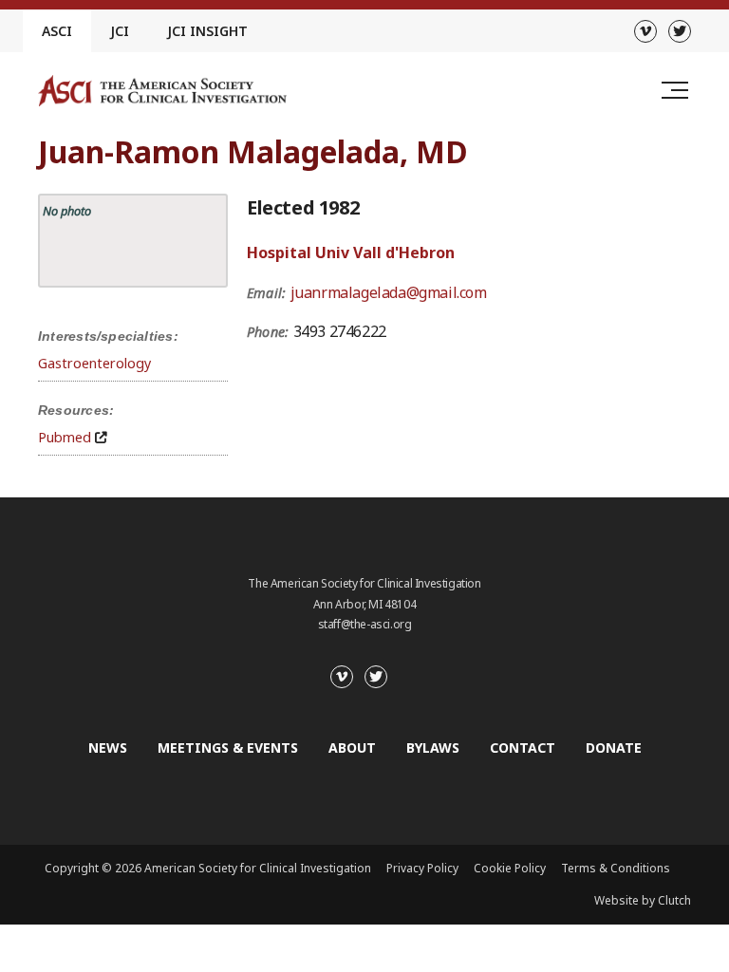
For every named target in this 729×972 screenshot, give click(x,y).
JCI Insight (207, 31)
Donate (614, 747)
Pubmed (64, 437)
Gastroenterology (94, 363)
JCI (119, 31)
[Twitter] (679, 31)
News (107, 747)
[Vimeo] (645, 31)
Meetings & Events (228, 747)
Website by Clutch (642, 900)
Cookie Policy (510, 868)
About (352, 747)
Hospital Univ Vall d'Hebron (351, 252)
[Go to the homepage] (162, 90)
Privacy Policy (422, 868)
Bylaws (432, 747)
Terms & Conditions (615, 868)
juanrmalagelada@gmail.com (388, 292)
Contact (522, 747)
